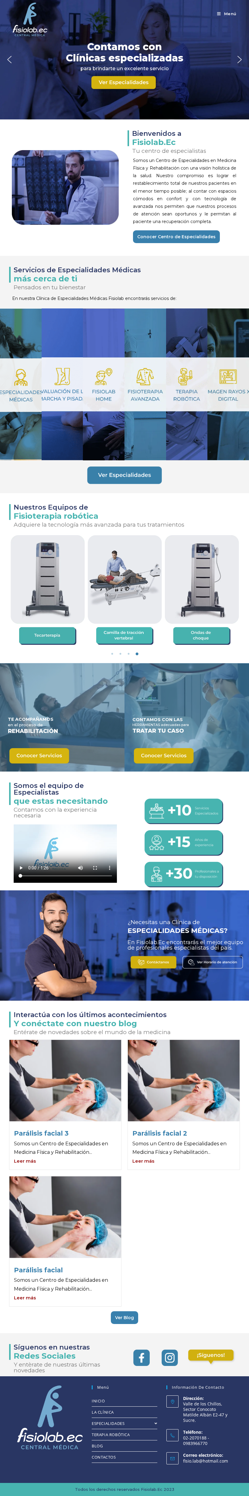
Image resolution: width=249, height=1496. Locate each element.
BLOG (97, 1446)
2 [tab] (121, 654)
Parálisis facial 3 (41, 1133)
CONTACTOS (104, 1457)
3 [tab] (129, 654)
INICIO (98, 1401)
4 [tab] (137, 654)
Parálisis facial (38, 1270)
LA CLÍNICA (103, 1412)
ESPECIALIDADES (108, 1423)
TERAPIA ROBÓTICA (111, 1434)
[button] (9, 59)
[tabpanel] (47, 590)
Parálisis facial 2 (159, 1133)
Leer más (25, 1161)
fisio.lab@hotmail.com (205, 1461)
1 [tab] (112, 654)
